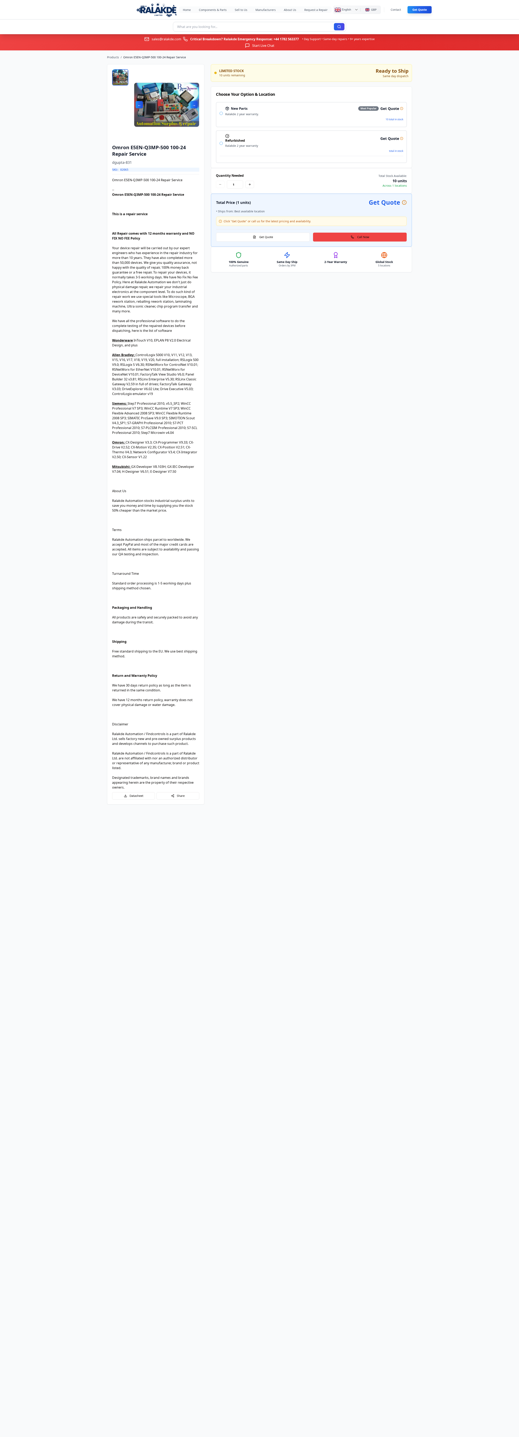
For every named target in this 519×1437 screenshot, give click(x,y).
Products (113, 57)
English (346, 9)
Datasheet (136, 796)
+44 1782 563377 (286, 39)
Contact (396, 10)
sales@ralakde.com (166, 39)
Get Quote (419, 10)
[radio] (221, 113)
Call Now (363, 237)
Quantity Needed (230, 175)
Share (181, 796)
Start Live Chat (263, 45)
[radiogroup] (311, 132)
